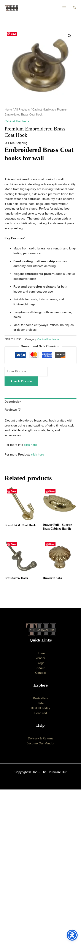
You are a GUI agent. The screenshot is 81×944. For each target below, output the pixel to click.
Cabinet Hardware (43, 109)
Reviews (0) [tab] (13, 409)
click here (30, 444)
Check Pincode (21, 381)
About (40, 668)
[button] (75, 8)
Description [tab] (13, 401)
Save (13, 33)
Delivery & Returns (40, 738)
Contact (40, 672)
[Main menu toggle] (64, 8)
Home (8, 109)
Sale (41, 703)
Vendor (40, 658)
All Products (22, 109)
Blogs (40, 663)
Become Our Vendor (40, 743)
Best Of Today (40, 708)
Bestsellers (40, 698)
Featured (40, 713)
